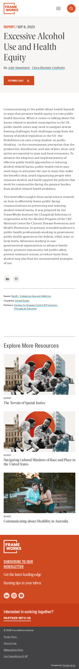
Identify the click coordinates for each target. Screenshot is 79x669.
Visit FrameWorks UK (14, 656)
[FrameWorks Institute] (11, 8)
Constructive (69, 665)
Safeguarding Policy (13, 650)
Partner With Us (17, 618)
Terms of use (10, 643)
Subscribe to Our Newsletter (18, 564)
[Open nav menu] (58, 8)
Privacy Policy (10, 637)
